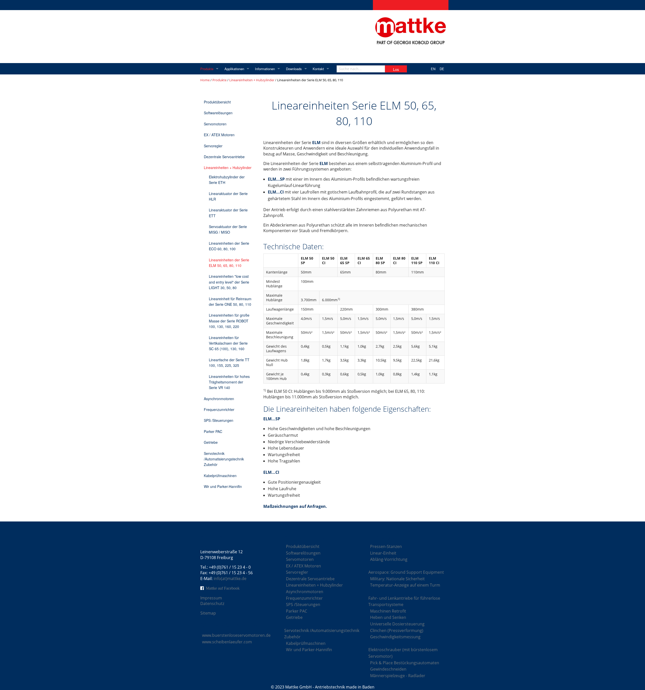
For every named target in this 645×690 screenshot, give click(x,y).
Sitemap (208, 613)
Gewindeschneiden (388, 669)
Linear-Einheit (383, 553)
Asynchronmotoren (219, 398)
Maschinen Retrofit (388, 611)
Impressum (211, 598)
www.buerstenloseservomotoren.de (236, 635)
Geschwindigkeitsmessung (395, 637)
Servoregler (213, 145)
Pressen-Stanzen (386, 546)
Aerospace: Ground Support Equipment (406, 572)
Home (205, 80)
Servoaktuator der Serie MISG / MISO (228, 229)
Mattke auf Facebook (223, 588)
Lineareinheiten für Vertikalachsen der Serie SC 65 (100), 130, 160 (228, 343)
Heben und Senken (388, 617)
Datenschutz (212, 603)
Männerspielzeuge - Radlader (397, 675)
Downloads (294, 68)
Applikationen (234, 68)
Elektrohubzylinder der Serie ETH (227, 179)
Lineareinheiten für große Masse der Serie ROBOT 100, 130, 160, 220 (229, 321)
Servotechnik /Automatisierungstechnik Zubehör (224, 459)
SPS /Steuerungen (218, 420)
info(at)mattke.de (230, 578)
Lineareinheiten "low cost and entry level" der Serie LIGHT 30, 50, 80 (229, 282)
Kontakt (318, 68)
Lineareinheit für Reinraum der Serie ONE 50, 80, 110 (230, 301)
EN (433, 68)
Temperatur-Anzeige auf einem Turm (405, 585)
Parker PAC (213, 431)
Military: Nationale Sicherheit (397, 579)
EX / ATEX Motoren (219, 134)
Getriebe (211, 442)
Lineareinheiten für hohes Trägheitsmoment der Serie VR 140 (229, 382)
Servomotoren (215, 123)
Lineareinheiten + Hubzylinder (251, 80)
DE (442, 68)
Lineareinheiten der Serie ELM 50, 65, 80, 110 (229, 262)
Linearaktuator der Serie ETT (228, 212)
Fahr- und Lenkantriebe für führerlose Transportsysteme (404, 601)
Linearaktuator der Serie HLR (228, 196)
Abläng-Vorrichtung (388, 559)
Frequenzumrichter (219, 409)
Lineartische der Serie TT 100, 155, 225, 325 (229, 362)
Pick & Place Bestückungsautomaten (404, 663)
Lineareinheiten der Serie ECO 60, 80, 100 (229, 246)
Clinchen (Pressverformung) (396, 630)
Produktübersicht (217, 101)
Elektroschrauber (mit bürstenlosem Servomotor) (403, 653)
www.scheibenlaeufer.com (227, 642)
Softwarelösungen (218, 112)
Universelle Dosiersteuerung (397, 624)
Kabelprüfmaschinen (220, 475)
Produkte (206, 68)
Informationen (265, 68)
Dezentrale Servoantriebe (224, 156)
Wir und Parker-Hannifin (223, 486)
